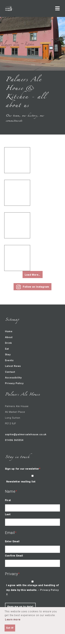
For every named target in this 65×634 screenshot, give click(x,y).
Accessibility (13, 377)
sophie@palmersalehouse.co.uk (26, 434)
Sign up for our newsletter (22, 468)
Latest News (13, 366)
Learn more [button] (12, 619)
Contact (10, 371)
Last (8, 514)
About (9, 337)
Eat (7, 348)
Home (8, 331)
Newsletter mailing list (21, 481)
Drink (8, 343)
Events (9, 360)
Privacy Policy (14, 383)
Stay (8, 354)
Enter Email (12, 541)
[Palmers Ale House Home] (9, 8)
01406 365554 (14, 440)
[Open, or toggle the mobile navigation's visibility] (57, 8)
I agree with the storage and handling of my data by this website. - (32, 590)
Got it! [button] (10, 628)
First (8, 500)
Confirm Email (14, 555)
